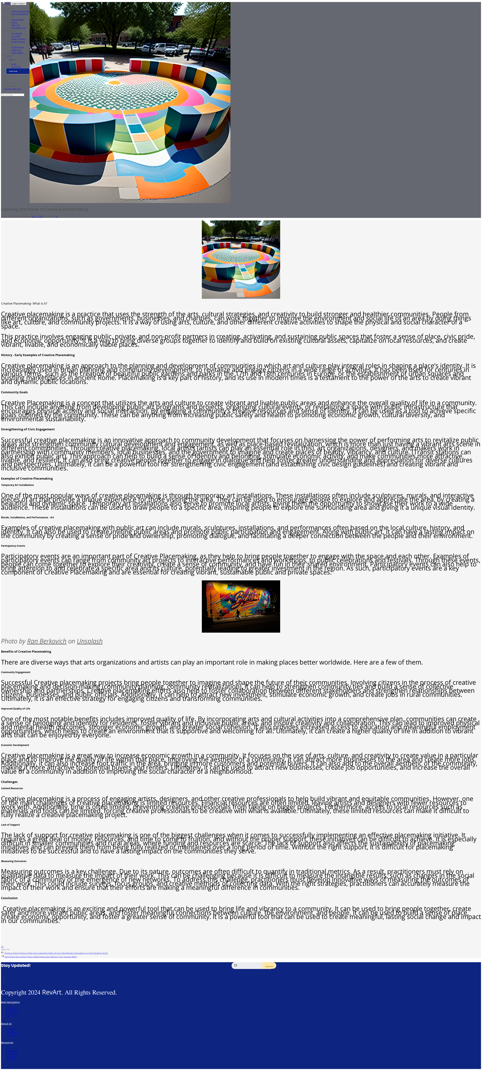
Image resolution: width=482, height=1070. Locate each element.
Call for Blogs (12, 1051)
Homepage (11, 1007)
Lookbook (10, 1056)
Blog (8, 1048)
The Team (10, 1029)
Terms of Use (12, 1010)
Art (56, 216)
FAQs (8, 1016)
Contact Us (11, 1035)
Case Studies (12, 1053)
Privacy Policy (12, 1013)
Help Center (11, 1059)
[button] (6, 80)
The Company (12, 1032)
